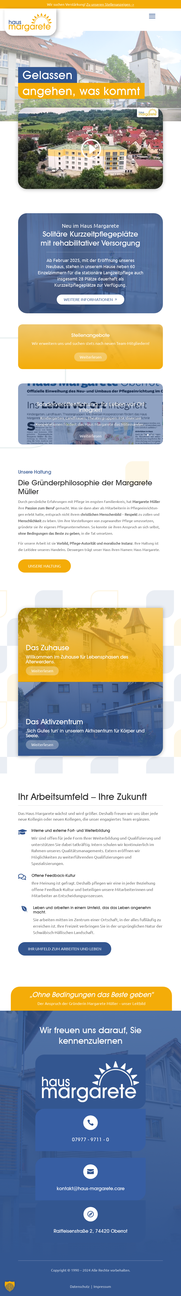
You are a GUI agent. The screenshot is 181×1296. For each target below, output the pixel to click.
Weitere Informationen (88, 299)
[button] (9, 1286)
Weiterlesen (91, 357)
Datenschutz (80, 1286)
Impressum (102, 1286)
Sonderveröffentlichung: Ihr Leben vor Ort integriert (91, 406)
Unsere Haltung (44, 566)
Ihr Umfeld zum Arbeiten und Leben (64, 948)
